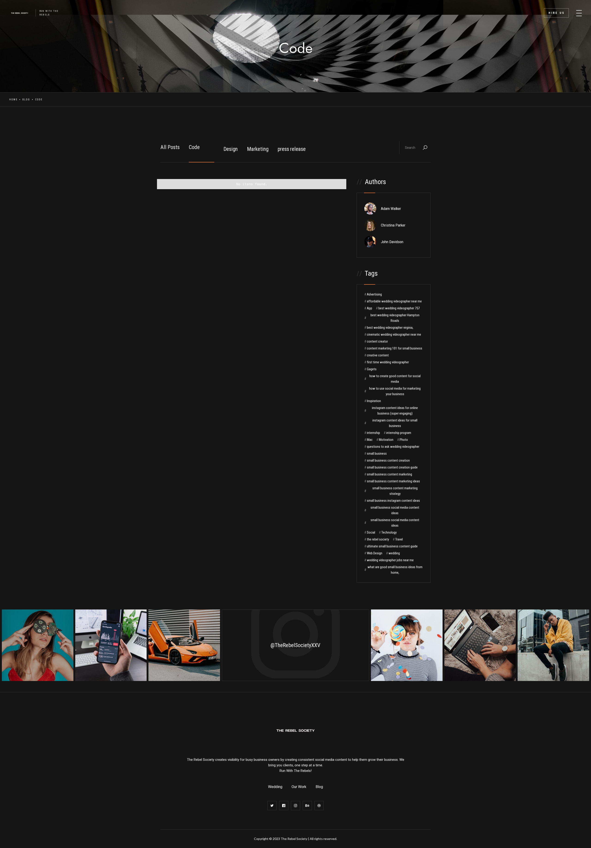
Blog (26, 99)
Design (230, 149)
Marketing (257, 149)
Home (13, 99)
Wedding (275, 787)
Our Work (299, 787)
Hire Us (557, 13)
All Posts (170, 147)
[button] (579, 11)
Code (194, 147)
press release (292, 149)
